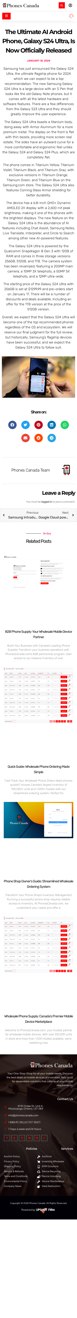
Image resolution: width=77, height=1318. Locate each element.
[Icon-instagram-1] (22, 1138)
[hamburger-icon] (6, 16)
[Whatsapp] (44, 1138)
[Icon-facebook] (7, 1138)
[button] (62, 5)
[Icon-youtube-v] (29, 1138)
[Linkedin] (37, 1138)
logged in (46, 501)
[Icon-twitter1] (14, 1138)
